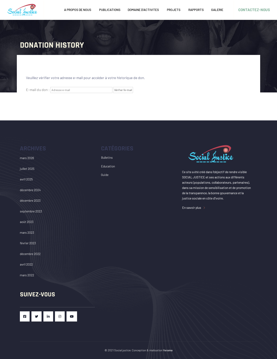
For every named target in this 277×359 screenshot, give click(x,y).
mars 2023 (27, 232)
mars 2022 (27, 275)
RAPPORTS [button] (196, 10)
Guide (104, 175)
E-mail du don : (38, 89)
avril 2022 (26, 264)
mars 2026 (27, 158)
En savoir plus (192, 207)
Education (108, 166)
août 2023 (26, 222)
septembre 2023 (31, 211)
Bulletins (107, 157)
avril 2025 (26, 179)
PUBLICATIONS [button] (109, 10)
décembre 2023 (30, 200)
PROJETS (174, 10)
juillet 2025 (27, 168)
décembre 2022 (30, 254)
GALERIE (217, 10)
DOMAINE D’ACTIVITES (144, 10)
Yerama (168, 350)
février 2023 (28, 243)
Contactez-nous (254, 10)
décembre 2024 (30, 190)
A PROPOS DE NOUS (78, 10)
